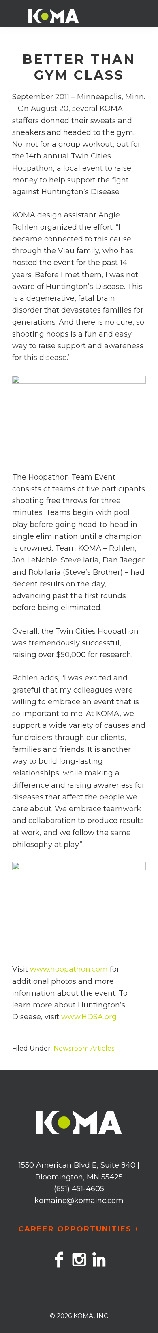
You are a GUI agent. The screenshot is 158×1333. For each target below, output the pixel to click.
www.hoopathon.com (69, 969)
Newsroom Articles (83, 1048)
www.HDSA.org (89, 1016)
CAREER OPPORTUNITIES (75, 1228)
